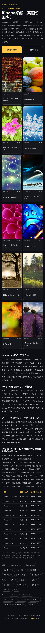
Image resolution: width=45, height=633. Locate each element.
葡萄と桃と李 (29, 99)
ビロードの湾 (21, 575)
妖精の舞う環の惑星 (10, 197)
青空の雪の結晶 (30, 148)
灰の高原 (34, 570)
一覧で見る (33, 50)
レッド (7, 604)
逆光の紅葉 (7, 344)
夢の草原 (8, 575)
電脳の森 (30, 565)
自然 (14, 580)
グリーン (26, 595)
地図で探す (12, 50)
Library (38, 615)
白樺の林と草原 (30, 295)
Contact (31, 615)
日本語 (32, 619)
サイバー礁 (20, 570)
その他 (35, 585)
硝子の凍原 (36, 575)
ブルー (14, 595)
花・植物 (8, 585)
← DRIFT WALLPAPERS (10, 5)
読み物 (7, 619)
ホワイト (34, 599)
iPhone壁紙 (14, 619)
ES (39, 619)
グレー (32, 604)
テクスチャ (22, 585)
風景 (24, 580)
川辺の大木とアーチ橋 (11, 295)
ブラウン (8, 599)
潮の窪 (7, 570)
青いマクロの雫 (30, 246)
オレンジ (21, 599)
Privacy (25, 615)
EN (36, 619)
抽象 (35, 580)
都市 (7, 590)
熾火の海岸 (15, 565)
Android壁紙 (23, 619)
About (19, 615)
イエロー (19, 604)
